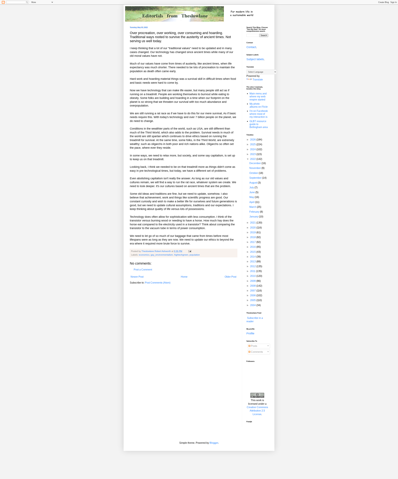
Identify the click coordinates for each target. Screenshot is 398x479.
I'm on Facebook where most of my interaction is (259, 114)
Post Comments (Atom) (157, 282)
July (252, 187)
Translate (258, 79)
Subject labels (255, 59)
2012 (253, 266)
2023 (253, 154)
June (252, 192)
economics (144, 254)
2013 (253, 261)
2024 (253, 149)
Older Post (230, 276)
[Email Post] (189, 251)
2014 (253, 256)
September (255, 178)
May (252, 197)
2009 (253, 281)
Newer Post (137, 276)
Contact (251, 47)
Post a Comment (143, 269)
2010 (253, 276)
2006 (253, 295)
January (254, 216)
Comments (256, 352)
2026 (253, 139)
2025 (253, 144)
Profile (250, 333)
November (255, 168)
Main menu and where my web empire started (258, 96)
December (255, 163)
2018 (253, 237)
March (253, 207)
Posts (253, 346)
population (195, 254)
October (254, 173)
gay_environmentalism (162, 254)
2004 (253, 305)
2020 (253, 227)
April (252, 202)
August (253, 182)
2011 (253, 271)
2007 (253, 290)
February (254, 211)
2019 (253, 232)
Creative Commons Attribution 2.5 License (257, 411)
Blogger (214, 443)
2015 (253, 252)
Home (184, 276)
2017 (253, 242)
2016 (253, 247)
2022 (253, 159)
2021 (253, 222)
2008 (253, 285)
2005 (253, 300)
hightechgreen (181, 254)
